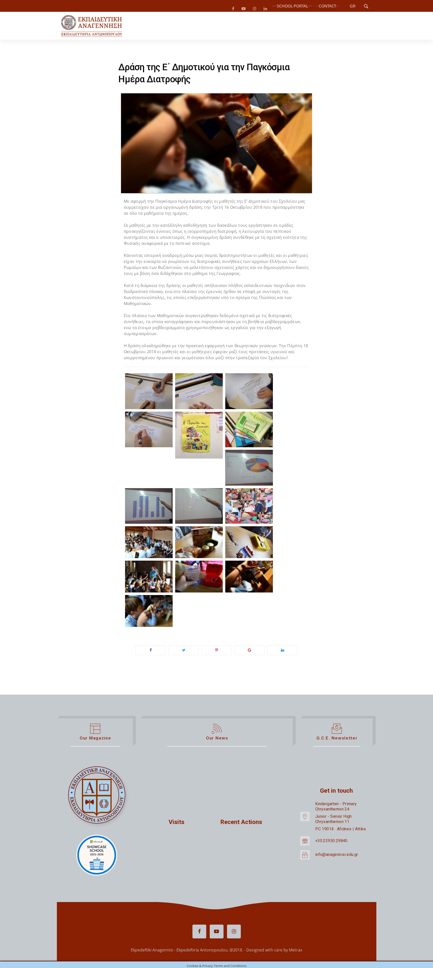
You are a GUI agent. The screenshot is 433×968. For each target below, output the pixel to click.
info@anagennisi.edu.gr (336, 856)
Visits (176, 824)
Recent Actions (241, 824)
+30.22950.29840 (331, 842)
